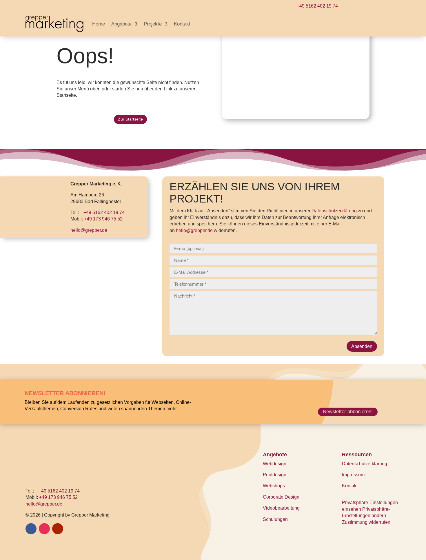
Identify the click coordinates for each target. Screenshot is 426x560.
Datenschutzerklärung (334, 210)
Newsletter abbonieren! (348, 411)
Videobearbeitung (281, 508)
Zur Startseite (130, 119)
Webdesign (274, 463)
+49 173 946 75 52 (103, 218)
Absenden (361, 346)
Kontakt (182, 24)
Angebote (121, 24)
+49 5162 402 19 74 (317, 5)
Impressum (353, 474)
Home (98, 24)
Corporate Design (281, 497)
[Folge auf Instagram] (44, 528)
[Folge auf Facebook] (31, 528)
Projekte (153, 24)
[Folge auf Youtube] (57, 528)
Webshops (274, 485)
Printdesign (274, 474)
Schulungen (275, 519)
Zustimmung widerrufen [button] (366, 522)
